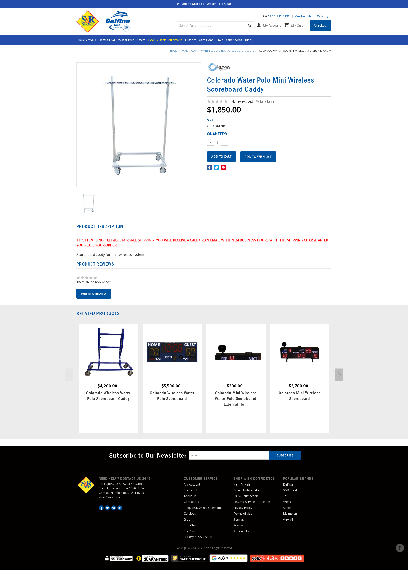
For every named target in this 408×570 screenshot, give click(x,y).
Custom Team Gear (199, 40)
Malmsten (290, 513)
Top (400, 548)
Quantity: (217, 134)
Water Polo (126, 40)
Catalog (322, 16)
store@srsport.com (112, 497)
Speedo (288, 508)
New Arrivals (87, 40)
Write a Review (266, 101)
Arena (287, 502)
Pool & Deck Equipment (165, 40)
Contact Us (303, 16)
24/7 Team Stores (229, 40)
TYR (286, 496)
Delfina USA (107, 40)
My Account (271, 25)
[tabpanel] (108, 378)
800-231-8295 (280, 16)
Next (339, 375)
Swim (141, 40)
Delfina (288, 484)
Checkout (321, 25)
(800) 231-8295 (133, 493)
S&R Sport (290, 490)
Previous (69, 375)
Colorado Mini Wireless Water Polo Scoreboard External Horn (236, 398)
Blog (248, 40)
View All (288, 519)
